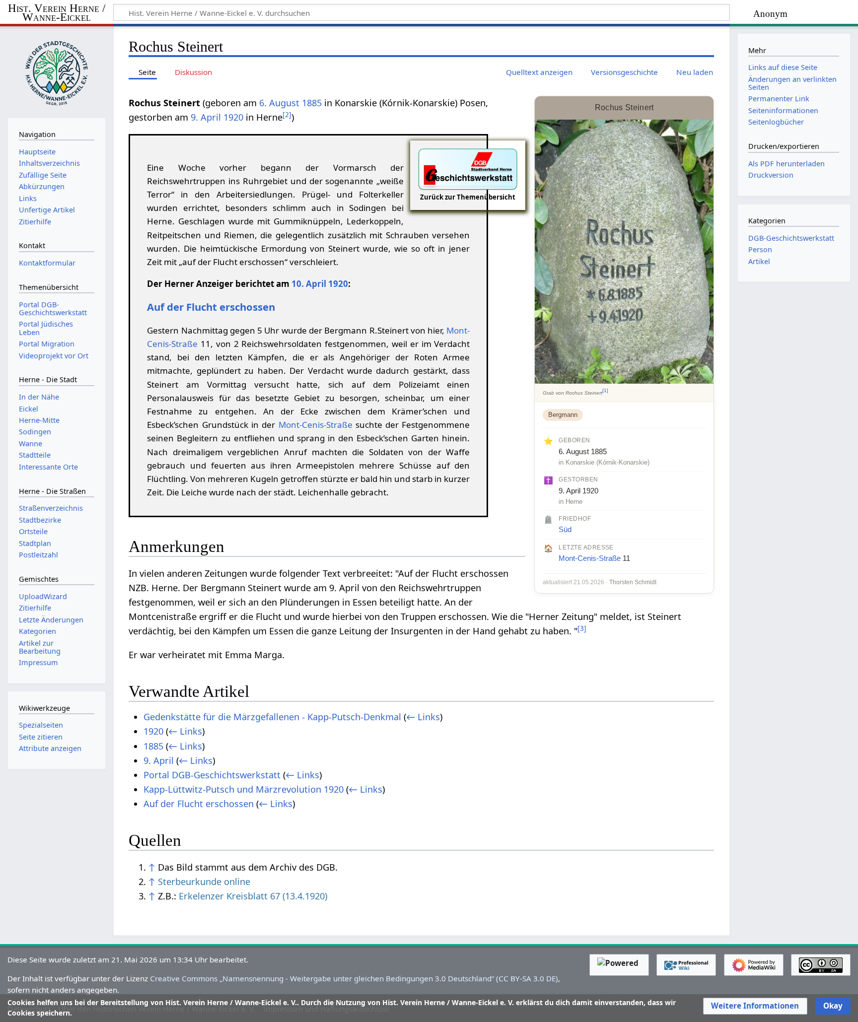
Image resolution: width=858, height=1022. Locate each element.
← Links (423, 717)
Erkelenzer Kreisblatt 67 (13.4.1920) (253, 896)
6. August (279, 103)
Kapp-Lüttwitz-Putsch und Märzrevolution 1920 (243, 789)
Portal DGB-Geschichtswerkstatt (212, 775)
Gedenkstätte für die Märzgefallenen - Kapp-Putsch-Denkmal (272, 717)
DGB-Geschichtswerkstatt (791, 238)
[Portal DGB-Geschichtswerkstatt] (467, 168)
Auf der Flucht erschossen (211, 307)
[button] (755, 1006)
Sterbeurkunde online (204, 881)
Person (760, 249)
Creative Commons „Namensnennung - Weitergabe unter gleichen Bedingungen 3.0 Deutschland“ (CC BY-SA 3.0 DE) (354, 978)
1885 (312, 103)
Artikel (759, 261)
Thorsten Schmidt (632, 582)
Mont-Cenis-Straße (590, 558)
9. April (206, 117)
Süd (565, 529)
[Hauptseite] (56, 71)
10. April (308, 283)
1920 (233, 117)
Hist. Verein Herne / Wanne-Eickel (56, 13)
